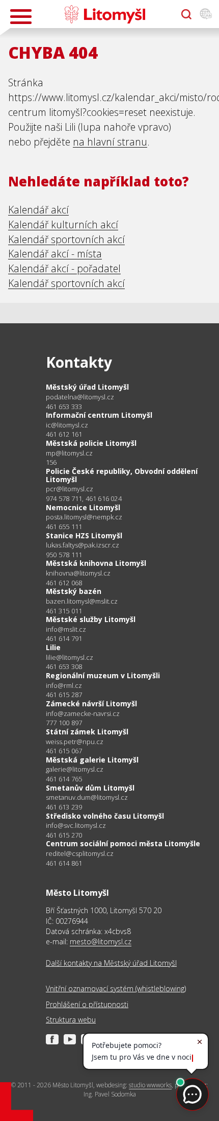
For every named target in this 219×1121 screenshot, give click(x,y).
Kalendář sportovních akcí (66, 239)
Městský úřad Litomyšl (87, 387)
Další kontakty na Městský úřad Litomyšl (111, 963)
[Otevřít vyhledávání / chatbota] (186, 14)
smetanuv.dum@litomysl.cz (87, 797)
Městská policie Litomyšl (91, 443)
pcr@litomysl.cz (69, 489)
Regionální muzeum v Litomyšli (103, 675)
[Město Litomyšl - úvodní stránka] (105, 14)
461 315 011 (64, 610)
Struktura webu (71, 1019)
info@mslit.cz (66, 629)
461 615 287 (64, 694)
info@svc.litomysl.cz (76, 825)
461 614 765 (64, 778)
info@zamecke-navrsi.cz (83, 714)
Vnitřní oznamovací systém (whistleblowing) (116, 988)
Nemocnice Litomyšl (83, 507)
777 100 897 (64, 722)
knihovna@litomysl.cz (78, 573)
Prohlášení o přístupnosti (87, 1004)
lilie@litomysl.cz (69, 657)
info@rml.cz (64, 685)
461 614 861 (64, 863)
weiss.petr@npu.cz (74, 742)
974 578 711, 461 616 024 (84, 498)
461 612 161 (64, 434)
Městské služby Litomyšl (90, 619)
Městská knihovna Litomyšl (96, 563)
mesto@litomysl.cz (100, 941)
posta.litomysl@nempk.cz (84, 517)
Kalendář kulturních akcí (63, 224)
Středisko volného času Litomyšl (105, 816)
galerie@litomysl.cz (74, 769)
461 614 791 (64, 638)
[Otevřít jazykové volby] (206, 14)
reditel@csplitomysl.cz (80, 853)
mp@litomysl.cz (69, 453)
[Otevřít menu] (21, 16)
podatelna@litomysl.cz (80, 397)
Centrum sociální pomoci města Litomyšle (123, 843)
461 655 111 (64, 526)
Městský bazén (73, 591)
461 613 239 (64, 807)
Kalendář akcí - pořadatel (64, 268)
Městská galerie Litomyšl (92, 760)
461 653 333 (64, 406)
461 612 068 (64, 582)
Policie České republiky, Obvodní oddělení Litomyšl (122, 475)
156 (51, 462)
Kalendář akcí (38, 210)
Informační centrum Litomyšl (99, 415)
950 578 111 (64, 554)
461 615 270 (64, 835)
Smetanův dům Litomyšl (90, 788)
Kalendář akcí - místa (55, 253)
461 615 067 (64, 750)
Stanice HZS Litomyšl (84, 535)
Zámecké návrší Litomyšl (91, 703)
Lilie (53, 647)
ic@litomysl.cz (67, 425)
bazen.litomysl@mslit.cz (82, 601)
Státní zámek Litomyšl (87, 731)
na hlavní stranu (110, 142)
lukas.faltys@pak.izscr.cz (82, 545)
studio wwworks (150, 1085)
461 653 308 (64, 666)
